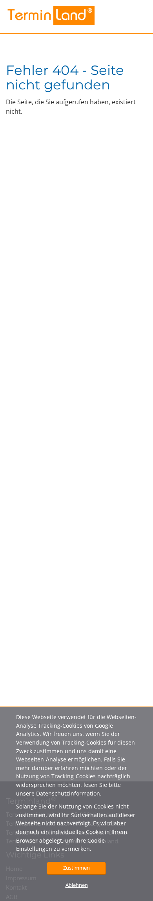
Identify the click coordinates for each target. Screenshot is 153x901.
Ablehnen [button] (77, 884)
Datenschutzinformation (68, 793)
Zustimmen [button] (76, 867)
